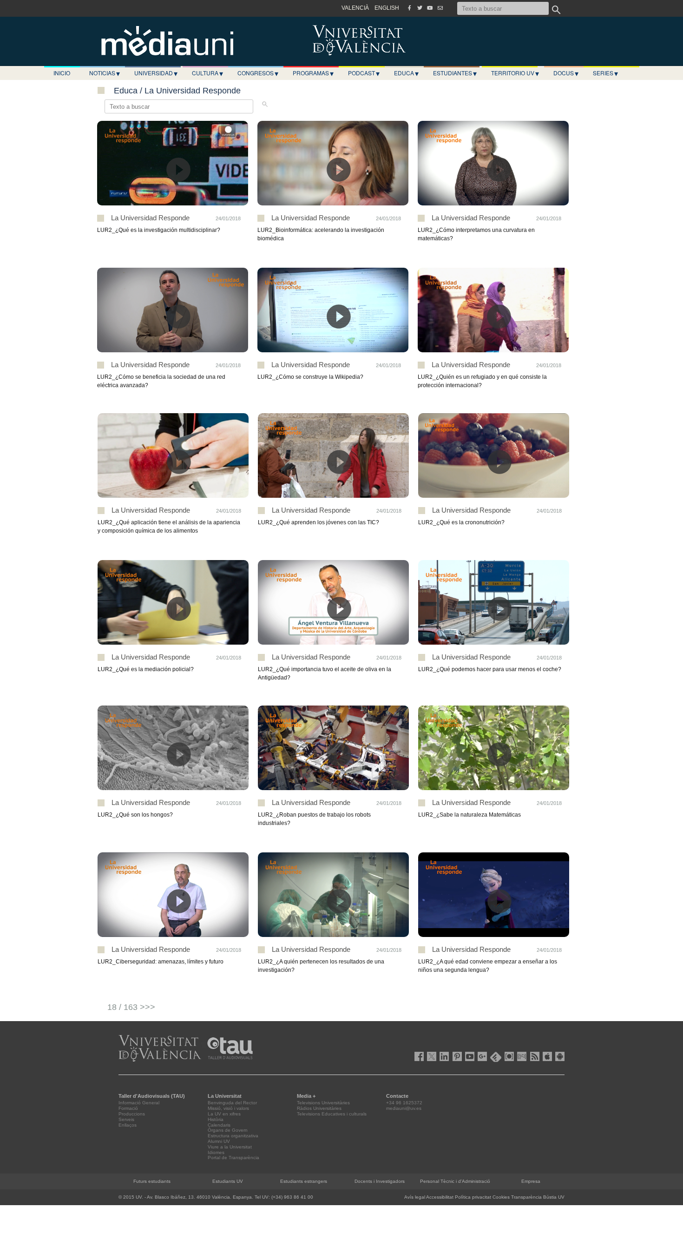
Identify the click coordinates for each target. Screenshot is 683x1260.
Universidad (155, 73)
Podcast (364, 73)
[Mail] (440, 8)
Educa (406, 73)
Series (605, 73)
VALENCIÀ (355, 8)
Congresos (257, 73)
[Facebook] (409, 8)
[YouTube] (430, 8)
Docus (565, 73)
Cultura (207, 73)
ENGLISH (386, 8)
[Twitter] (419, 8)
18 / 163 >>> (131, 1007)
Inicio (61, 73)
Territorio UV (515, 73)
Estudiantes (455, 73)
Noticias (104, 73)
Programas (313, 73)
